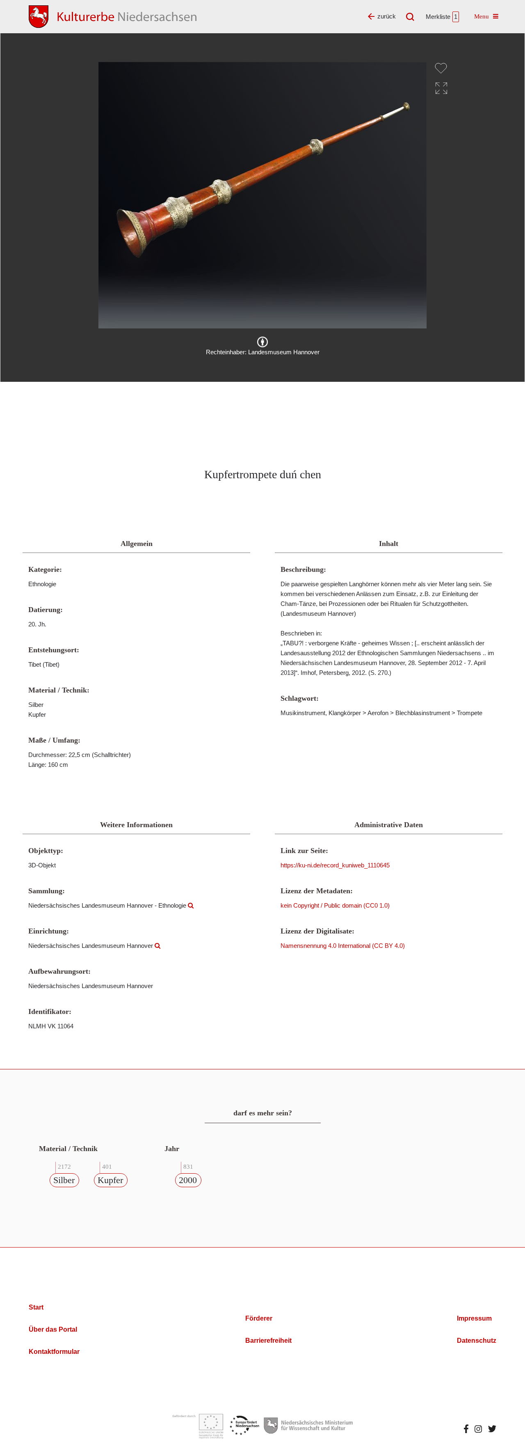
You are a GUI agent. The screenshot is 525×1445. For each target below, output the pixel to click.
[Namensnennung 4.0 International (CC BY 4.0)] (262, 342)
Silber (64, 1180)
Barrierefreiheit (268, 1340)
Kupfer (110, 1180)
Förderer (258, 1318)
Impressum (474, 1318)
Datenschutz (476, 1340)
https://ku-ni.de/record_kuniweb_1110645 (335, 865)
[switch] (441, 68)
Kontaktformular (54, 1351)
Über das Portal (53, 1329)
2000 (188, 1180)
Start (36, 1307)
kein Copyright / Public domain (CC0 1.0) (335, 905)
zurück (386, 16)
